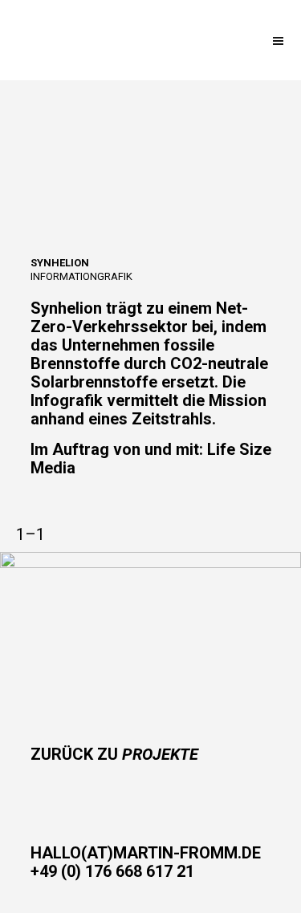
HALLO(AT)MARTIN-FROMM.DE (146, 852)
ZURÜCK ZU (114, 754)
